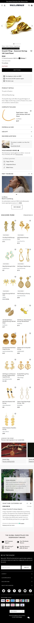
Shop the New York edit (15, 145)
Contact (4, 573)
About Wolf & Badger (7, 585)
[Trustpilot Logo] (21, 523)
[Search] (29, 5)
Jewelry (7, 46)
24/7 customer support (19, 78)
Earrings (11, 46)
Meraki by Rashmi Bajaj (8, 351)
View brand (17, 207)
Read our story (10, 490)
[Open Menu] (1, 5)
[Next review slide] (30, 503)
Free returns (8, 78)
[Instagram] (20, 591)
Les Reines (5, 63)
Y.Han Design (20, 377)
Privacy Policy (22, 615)
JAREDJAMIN (20, 351)
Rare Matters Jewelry (7, 379)
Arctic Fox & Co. (21, 241)
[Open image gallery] (17, 26)
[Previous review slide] (27, 503)
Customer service (6, 577)
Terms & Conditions (13, 615)
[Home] (17, 5)
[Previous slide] (29, 173)
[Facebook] (14, 591)
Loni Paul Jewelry (6, 239)
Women (3, 46)
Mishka (4, 297)
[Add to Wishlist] (31, 51)
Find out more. (19, 154)
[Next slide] (31, 173)
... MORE (20, 203)
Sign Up (26, 567)
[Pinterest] (9, 591)
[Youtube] (25, 591)
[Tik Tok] (30, 591)
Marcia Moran (6, 431)
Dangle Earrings (17, 46)
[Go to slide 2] (17, 194)
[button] (4, 5)
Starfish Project (6, 268)
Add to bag (17, 70)
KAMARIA (19, 405)
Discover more (5, 581)
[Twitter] (4, 591)
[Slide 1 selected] (16, 194)
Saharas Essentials (6, 405)
